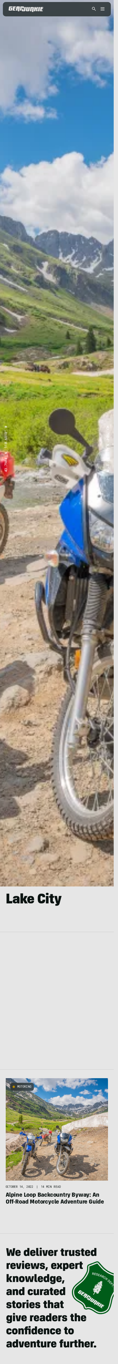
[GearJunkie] (26, 9)
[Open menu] (101, 9)
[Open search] (94, 9)
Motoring (24, 1087)
